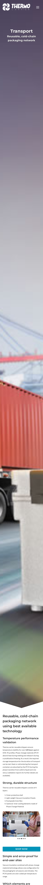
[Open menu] (37, 7)
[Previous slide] (4, 824)
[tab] (18, 838)
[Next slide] (38, 824)
